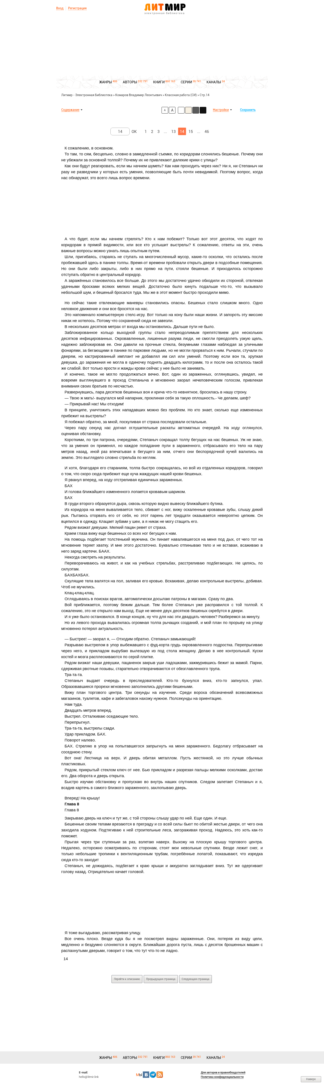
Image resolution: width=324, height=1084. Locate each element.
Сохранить (248, 110)
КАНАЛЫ (214, 82)
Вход (59, 8)
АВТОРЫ (130, 82)
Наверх (311, 1079)
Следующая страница (195, 979)
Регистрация (77, 8)
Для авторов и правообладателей (223, 1072)
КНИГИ (159, 82)
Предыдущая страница (160, 979)
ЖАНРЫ (105, 82)
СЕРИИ (186, 82)
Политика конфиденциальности (222, 1076)
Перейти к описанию (127, 979)
